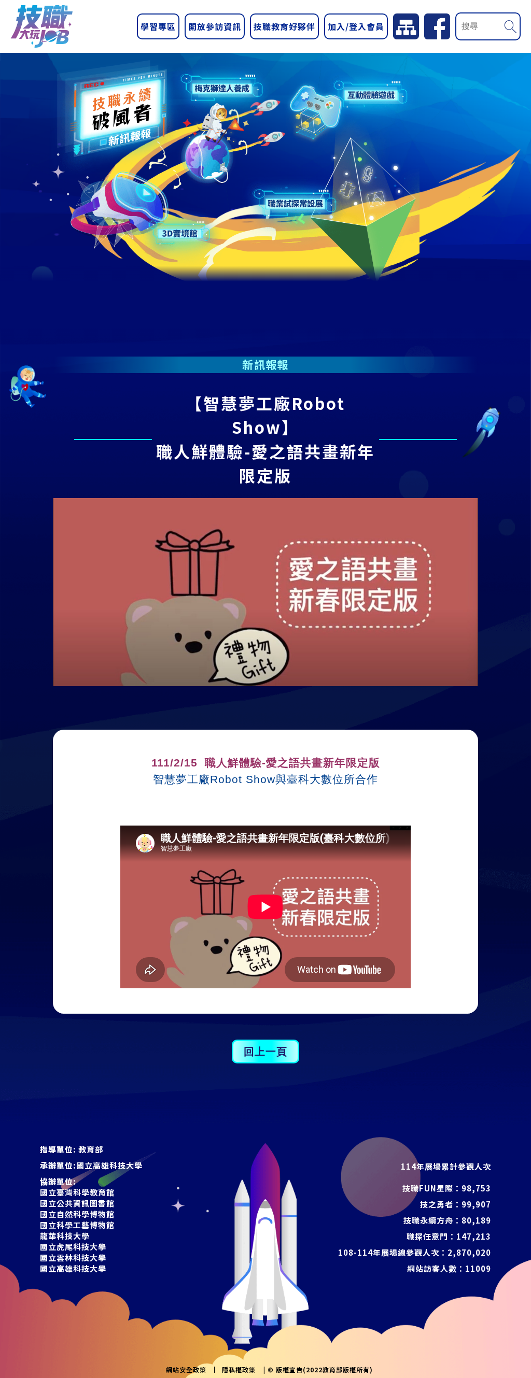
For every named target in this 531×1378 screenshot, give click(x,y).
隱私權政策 (239, 1370)
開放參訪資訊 (214, 26)
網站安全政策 (186, 1370)
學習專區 (158, 26)
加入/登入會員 (356, 26)
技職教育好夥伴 (284, 26)
